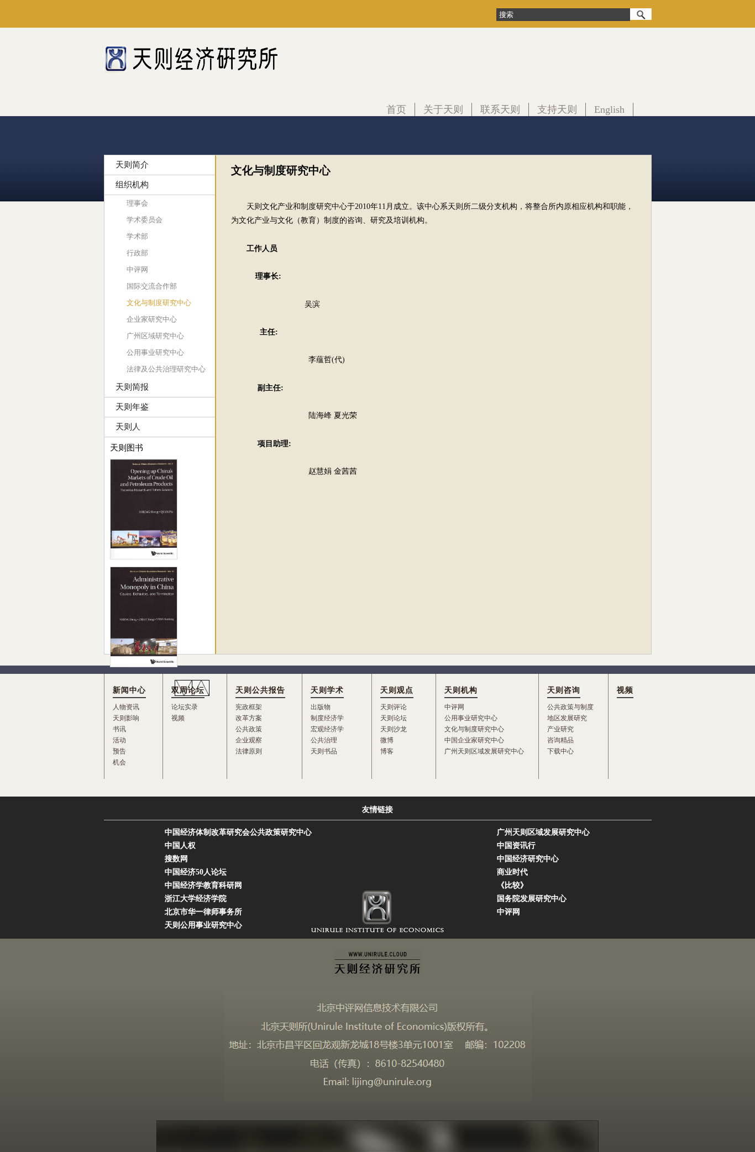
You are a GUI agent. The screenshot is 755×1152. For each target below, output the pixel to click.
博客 (387, 751)
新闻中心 (129, 690)
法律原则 (248, 751)
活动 (119, 740)
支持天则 (557, 109)
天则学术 (327, 690)
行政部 (137, 253)
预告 (119, 751)
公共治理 (324, 740)
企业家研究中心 (152, 319)
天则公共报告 (260, 690)
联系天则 (500, 109)
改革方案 (248, 718)
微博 (387, 740)
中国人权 (180, 845)
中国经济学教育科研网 (203, 885)
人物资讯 (126, 707)
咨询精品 (560, 740)
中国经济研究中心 (528, 859)
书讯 (119, 729)
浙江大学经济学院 (196, 898)
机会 (119, 762)
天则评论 (393, 707)
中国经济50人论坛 (196, 872)
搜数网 (176, 859)
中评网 (137, 269)
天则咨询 (563, 690)
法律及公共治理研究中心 (166, 369)
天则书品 (324, 751)
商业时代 (512, 872)
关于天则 (443, 109)
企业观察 (248, 740)
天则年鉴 (132, 406)
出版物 (321, 707)
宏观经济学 (327, 729)
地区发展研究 (567, 718)
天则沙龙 (393, 729)
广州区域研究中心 (155, 336)
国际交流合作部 (152, 286)
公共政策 (248, 729)
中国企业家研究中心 (474, 740)
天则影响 (126, 718)
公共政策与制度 (570, 707)
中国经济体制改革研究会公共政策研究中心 (238, 832)
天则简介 (132, 164)
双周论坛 (188, 690)
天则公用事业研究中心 (203, 925)
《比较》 (512, 885)
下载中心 (560, 751)
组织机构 (132, 184)
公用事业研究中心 (155, 352)
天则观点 (396, 690)
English (609, 109)
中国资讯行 (516, 845)
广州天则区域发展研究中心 (484, 751)
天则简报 (132, 387)
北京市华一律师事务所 (203, 912)
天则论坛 (393, 718)
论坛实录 (184, 707)
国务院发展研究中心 (532, 898)
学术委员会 (144, 220)
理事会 (137, 203)
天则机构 (461, 690)
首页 (396, 109)
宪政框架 (248, 707)
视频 (178, 718)
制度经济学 (327, 718)
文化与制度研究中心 (159, 303)
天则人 (128, 426)
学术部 (137, 236)
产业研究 (560, 729)
